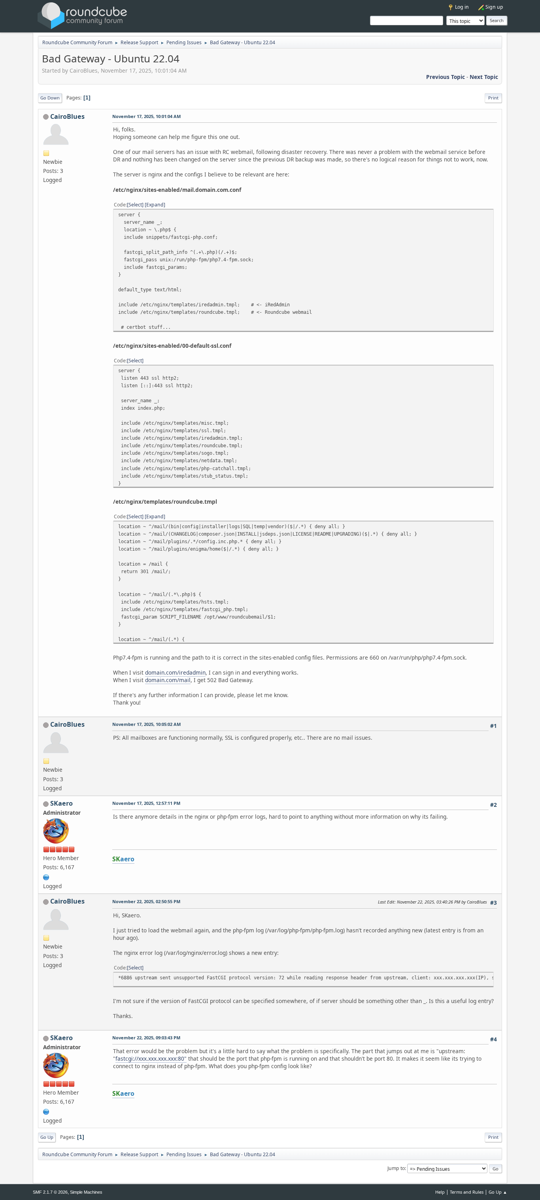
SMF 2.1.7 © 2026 (50, 1192)
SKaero (61, 803)
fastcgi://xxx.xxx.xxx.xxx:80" (151, 1058)
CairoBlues (67, 116)
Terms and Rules (466, 1192)
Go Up (46, 1137)
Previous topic (445, 77)
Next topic (484, 77)
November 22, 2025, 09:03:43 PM (146, 1038)
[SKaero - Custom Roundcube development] (46, 876)
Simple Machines (86, 1192)
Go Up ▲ (498, 1192)
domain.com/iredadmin (175, 672)
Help (440, 1192)
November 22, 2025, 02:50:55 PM (146, 901)
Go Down (50, 98)
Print (493, 98)
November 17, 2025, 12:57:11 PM (146, 803)
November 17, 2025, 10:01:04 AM (146, 116)
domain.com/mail (168, 680)
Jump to (396, 1168)
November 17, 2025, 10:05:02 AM (146, 724)
